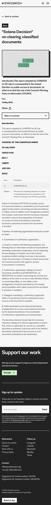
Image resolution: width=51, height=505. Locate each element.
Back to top (9, 500)
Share (5, 108)
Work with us (7, 448)
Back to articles (12, 16)
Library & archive (9, 442)
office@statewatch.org (11, 466)
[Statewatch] (12, 3)
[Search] (43, 3)
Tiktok (29, 455)
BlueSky (30, 452)
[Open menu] (47, 3)
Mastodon (31, 448)
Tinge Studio (27, 492)
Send (44, 409)
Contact (5, 445)
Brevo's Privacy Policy (19, 420)
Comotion (17, 492)
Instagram (31, 442)
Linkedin (30, 445)
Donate (7, 372)
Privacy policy (8, 452)
